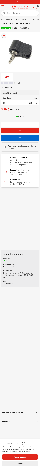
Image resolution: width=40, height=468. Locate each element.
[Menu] (2, 7)
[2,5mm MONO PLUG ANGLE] (20, 52)
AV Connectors (25, 273)
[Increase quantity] (36, 124)
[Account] (33, 7)
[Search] (20, 13)
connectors (13, 273)
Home (5, 273)
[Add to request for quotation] (20, 138)
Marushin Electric (9, 267)
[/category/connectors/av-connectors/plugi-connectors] (4, 35)
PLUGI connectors (9, 275)
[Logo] (20, 7)
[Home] (2, 20)
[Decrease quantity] (3, 124)
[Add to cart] (20, 130)
